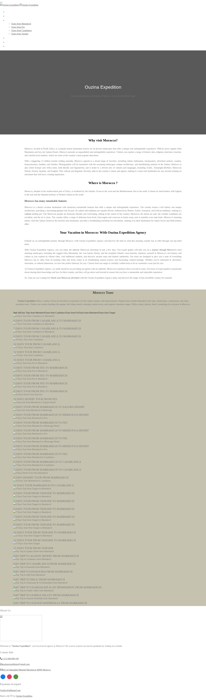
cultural (28, 214)
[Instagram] (9, 676)
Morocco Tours (16, 20)
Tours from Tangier (19, 34)
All (19, 312)
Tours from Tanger (107, 312)
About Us (12, 15)
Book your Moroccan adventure (65, 278)
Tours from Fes (18, 27)
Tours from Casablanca (21, 30)
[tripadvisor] (15, 676)
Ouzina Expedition (24, 696)
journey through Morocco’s (164, 250)
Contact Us (13, 46)
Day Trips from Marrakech (33, 312)
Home (10, 11)
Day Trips (13, 37)
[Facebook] (3, 676)
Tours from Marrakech (21, 24)
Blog (9, 41)
